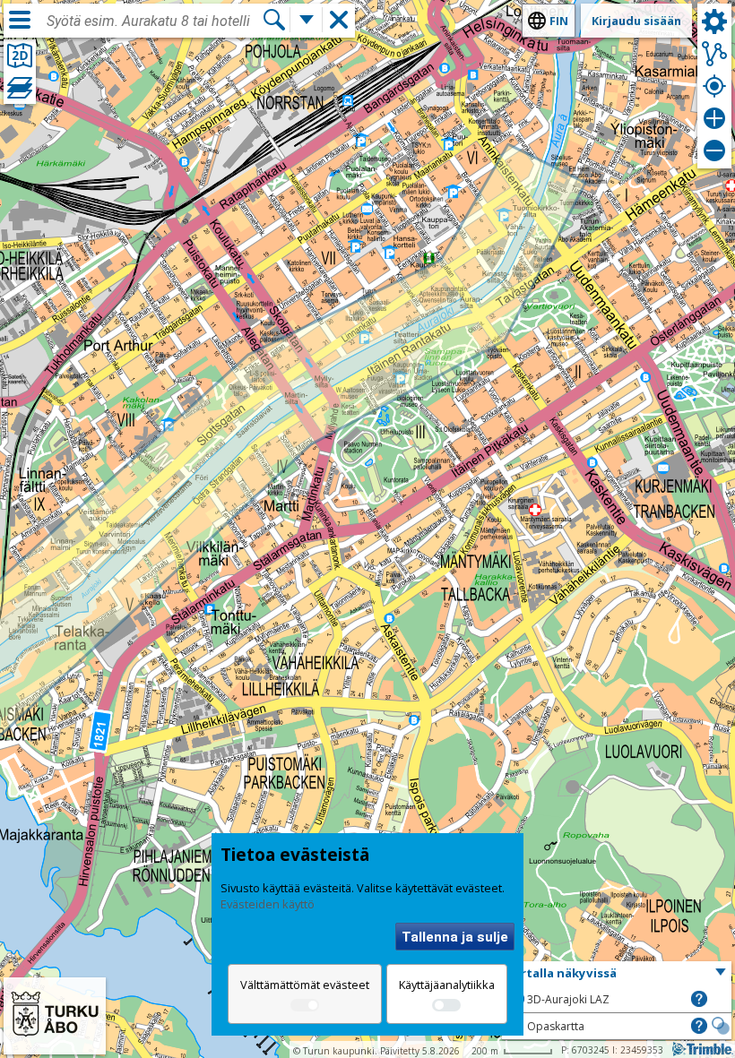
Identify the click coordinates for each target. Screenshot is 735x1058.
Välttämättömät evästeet (304, 984)
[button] (616, 973)
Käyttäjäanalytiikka (447, 984)
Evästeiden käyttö (267, 904)
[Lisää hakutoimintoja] (306, 19)
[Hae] (274, 19)
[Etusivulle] (54, 1043)
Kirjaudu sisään (636, 21)
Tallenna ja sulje (455, 937)
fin (558, 21)
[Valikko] (19, 19)
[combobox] (154, 21)
